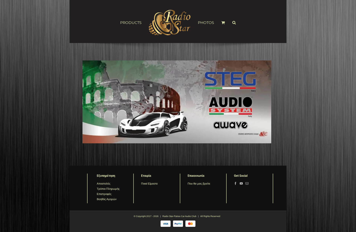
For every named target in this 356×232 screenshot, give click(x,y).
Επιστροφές (104, 193)
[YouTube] (241, 183)
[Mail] (246, 183)
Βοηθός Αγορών (107, 199)
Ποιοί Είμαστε (149, 183)
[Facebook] (235, 183)
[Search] (228, 20)
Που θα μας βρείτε (199, 183)
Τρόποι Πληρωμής (108, 188)
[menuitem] (139, 22)
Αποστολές (103, 183)
